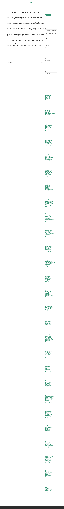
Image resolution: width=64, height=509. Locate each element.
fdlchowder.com (47, 415)
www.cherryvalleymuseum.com (49, 154)
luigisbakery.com (47, 428)
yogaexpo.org (47, 235)
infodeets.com (47, 101)
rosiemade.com (47, 198)
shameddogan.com (47, 379)
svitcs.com (46, 365)
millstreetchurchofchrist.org (49, 469)
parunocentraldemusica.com (49, 454)
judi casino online (11, 55)
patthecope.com (47, 364)
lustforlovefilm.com (48, 281)
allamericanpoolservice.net (49, 220)
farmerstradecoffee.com (48, 382)
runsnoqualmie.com (48, 412)
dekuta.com (47, 431)
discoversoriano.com (48, 254)
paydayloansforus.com (48, 116)
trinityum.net (47, 443)
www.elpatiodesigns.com (48, 449)
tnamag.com (47, 370)
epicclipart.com (47, 132)
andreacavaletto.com (48, 237)
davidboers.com (47, 384)
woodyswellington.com (48, 447)
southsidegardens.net (48, 442)
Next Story (42, 62)
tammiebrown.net (47, 313)
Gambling (46, 84)
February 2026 (47, 49)
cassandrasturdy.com (48, 250)
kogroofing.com (47, 138)
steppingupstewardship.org (49, 425)
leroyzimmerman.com (48, 478)
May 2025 (47, 56)
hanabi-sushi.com (47, 429)
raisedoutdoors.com (48, 178)
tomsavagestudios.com (48, 222)
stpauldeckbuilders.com (48, 410)
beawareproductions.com (48, 296)
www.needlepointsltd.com (48, 416)
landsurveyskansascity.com (49, 409)
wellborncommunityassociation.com (50, 145)
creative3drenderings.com (48, 381)
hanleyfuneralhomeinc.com (49, 201)
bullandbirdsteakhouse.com (49, 417)
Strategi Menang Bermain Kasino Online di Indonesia (50, 22)
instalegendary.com (48, 123)
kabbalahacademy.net (48, 206)
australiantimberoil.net (48, 159)
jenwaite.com (47, 476)
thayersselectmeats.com (48, 372)
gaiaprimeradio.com (48, 312)
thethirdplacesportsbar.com (49, 445)
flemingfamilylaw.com (48, 480)
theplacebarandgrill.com (48, 353)
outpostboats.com (47, 245)
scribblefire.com (47, 234)
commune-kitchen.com (48, 279)
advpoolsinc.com (47, 355)
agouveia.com (47, 485)
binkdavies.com (47, 276)
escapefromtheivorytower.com (49, 169)
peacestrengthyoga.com (48, 401)
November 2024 (48, 69)
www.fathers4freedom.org (49, 397)
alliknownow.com (47, 264)
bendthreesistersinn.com (48, 335)
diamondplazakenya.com (48, 457)
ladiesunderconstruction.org (49, 157)
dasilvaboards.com (48, 268)
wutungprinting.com (48, 324)
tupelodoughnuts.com (48, 199)
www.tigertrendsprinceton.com (49, 396)
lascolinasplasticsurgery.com (49, 418)
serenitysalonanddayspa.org (49, 103)
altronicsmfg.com (47, 111)
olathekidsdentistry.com (48, 200)
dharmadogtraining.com (48, 489)
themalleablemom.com (48, 304)
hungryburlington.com (48, 306)
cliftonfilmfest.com (47, 176)
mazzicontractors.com (48, 444)
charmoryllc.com (47, 259)
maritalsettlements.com (48, 325)
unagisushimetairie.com (48, 127)
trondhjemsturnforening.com (49, 456)
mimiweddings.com (48, 493)
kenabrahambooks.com (48, 278)
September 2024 (48, 73)
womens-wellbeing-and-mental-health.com (51, 223)
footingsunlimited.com (48, 411)
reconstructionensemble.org (49, 339)
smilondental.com (47, 207)
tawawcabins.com (47, 185)
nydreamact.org (47, 126)
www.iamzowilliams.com (48, 439)
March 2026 (47, 47)
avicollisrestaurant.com (48, 351)
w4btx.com (46, 204)
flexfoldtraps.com (47, 403)
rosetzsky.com (47, 289)
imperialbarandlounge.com (49, 177)
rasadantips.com (47, 109)
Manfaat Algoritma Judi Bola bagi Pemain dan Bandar (50, 25)
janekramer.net (47, 309)
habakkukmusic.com (48, 389)
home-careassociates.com (48, 236)
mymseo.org (32, 2)
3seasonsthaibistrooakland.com (49, 233)
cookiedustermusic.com (48, 338)
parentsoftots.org (47, 380)
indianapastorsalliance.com (49, 357)
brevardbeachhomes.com (48, 168)
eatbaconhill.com (47, 112)
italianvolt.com (47, 188)
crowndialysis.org (47, 218)
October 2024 (47, 71)
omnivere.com (47, 108)
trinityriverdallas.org (48, 231)
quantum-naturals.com (48, 460)
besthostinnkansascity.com (49, 494)
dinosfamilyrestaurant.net (48, 160)
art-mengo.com (47, 311)
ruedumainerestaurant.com (49, 288)
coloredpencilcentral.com (48, 175)
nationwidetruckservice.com (49, 343)
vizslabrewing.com (48, 190)
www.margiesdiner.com (48, 414)
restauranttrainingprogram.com (49, 219)
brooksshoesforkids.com (48, 371)
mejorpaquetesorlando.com (49, 202)
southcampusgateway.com (48, 143)
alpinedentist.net (47, 139)
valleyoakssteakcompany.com (49, 358)
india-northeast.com (48, 171)
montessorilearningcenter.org (49, 461)
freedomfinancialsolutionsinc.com (50, 402)
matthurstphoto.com (48, 464)
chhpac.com (47, 488)
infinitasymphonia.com (48, 283)
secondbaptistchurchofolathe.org (49, 486)
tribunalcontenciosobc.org (49, 266)
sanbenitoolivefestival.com (49, 251)
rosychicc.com (47, 244)
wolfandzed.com (47, 430)
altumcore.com (47, 368)
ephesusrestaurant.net (48, 446)
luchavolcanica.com (48, 341)
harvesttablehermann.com (48, 162)
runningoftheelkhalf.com (48, 399)
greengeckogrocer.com (48, 213)
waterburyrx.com (47, 354)
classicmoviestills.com (48, 252)
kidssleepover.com (47, 114)
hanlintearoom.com (48, 474)
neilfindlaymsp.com (48, 350)
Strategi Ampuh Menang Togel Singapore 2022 (50, 33)
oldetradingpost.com (48, 156)
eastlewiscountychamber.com (49, 265)
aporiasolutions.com (48, 373)
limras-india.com (47, 96)
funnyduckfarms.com (48, 475)
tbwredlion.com (47, 458)
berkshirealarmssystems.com (49, 189)
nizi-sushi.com (47, 310)
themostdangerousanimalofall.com (50, 262)
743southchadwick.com (48, 170)
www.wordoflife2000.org (48, 183)
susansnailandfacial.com (48, 394)
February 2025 (47, 62)
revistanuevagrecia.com (48, 291)
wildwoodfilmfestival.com (48, 146)
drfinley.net (46, 479)
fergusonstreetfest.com (48, 462)
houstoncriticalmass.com (48, 261)
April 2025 (47, 58)
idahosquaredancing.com (48, 184)
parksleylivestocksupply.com (49, 238)
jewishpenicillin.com (48, 221)
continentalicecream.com (48, 274)
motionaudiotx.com (48, 490)
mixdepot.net (47, 433)
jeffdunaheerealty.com (48, 400)
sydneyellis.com (47, 217)
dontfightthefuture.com (48, 173)
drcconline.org (47, 352)
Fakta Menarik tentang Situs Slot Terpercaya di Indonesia (51, 31)
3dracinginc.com (47, 260)
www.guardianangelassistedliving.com (50, 455)
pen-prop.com (47, 395)
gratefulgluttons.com (48, 248)
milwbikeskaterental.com (48, 326)
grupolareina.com (47, 153)
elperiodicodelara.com (48, 97)
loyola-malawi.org (47, 243)
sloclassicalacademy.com (48, 267)
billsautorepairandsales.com (49, 459)
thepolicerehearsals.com (48, 263)
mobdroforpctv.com (48, 249)
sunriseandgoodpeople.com (49, 333)
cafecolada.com (47, 253)
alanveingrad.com (47, 322)
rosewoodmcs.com (47, 434)
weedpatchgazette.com (48, 193)
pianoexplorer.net (47, 441)
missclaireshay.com (48, 95)
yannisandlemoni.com (48, 192)
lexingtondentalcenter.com (48, 216)
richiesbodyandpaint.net (48, 98)
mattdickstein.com (47, 386)
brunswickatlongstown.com (49, 307)
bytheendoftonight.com (48, 246)
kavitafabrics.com (47, 340)
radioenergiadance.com (48, 140)
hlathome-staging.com (48, 214)
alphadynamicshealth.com (48, 472)
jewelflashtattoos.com (48, 128)
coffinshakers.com (47, 299)
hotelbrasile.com (47, 148)
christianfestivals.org (48, 319)
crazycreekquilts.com (48, 275)
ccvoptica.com (47, 426)
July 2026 (47, 43)
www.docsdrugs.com (48, 413)
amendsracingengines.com (49, 404)
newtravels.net (47, 115)
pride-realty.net (47, 471)
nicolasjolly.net (47, 282)
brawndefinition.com (48, 273)
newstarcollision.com (48, 208)
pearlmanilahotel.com (48, 133)
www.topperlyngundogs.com (49, 398)
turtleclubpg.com (47, 344)
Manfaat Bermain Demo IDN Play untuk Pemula (50, 28)
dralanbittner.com (47, 191)
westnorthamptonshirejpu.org (49, 147)
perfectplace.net (47, 232)
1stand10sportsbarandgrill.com (49, 203)
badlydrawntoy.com (48, 387)
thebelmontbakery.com (48, 117)
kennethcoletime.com (48, 305)
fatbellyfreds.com (47, 448)
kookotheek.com (47, 141)
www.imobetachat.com (48, 385)
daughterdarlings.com (48, 100)
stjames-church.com (48, 292)
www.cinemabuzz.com (48, 432)
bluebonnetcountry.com (48, 131)
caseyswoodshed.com (48, 359)
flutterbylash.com (47, 473)
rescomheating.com (48, 492)
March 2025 (47, 60)
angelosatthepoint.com (48, 356)
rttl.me (46, 491)
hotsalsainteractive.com (48, 102)
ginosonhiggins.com (48, 323)
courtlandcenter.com (48, 349)
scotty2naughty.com (48, 293)
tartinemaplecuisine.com (48, 308)
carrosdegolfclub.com (48, 163)
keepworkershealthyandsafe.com (49, 124)
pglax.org (46, 329)
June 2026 (47, 45)
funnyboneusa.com (48, 337)
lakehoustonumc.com (48, 388)
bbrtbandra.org (47, 130)
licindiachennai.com (48, 99)
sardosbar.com (47, 187)
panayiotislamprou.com (48, 142)
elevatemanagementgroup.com (49, 477)
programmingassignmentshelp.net (50, 113)
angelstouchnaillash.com (48, 205)
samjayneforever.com (48, 463)
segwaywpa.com (47, 374)
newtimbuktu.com (47, 110)
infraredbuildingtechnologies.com (50, 161)
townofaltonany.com (48, 328)
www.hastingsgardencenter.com (49, 440)
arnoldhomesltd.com (48, 174)
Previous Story (10, 62)
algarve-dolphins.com (48, 321)
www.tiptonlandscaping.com (49, 424)
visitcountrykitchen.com (48, 320)
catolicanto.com (47, 229)
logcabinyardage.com (48, 383)
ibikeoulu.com (47, 298)
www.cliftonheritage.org (48, 419)
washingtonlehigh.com (48, 427)
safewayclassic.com (48, 118)
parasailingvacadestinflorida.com (49, 470)
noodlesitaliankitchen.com (48, 125)
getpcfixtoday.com (47, 129)
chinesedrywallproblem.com (49, 334)
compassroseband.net (48, 367)
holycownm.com (47, 342)
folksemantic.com (47, 186)
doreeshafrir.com (47, 294)
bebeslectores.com (47, 158)
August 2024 (47, 75)
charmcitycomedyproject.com (49, 295)
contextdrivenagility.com (48, 297)
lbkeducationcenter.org (48, 230)
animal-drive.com (47, 369)
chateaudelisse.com (48, 144)
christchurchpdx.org (48, 277)
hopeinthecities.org (48, 247)
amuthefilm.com (47, 280)
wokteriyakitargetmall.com (49, 215)
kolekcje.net (47, 228)
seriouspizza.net (47, 366)
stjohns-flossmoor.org (48, 336)
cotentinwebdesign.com (48, 155)
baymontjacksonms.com (48, 327)
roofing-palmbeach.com (48, 172)
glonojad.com (47, 290)
